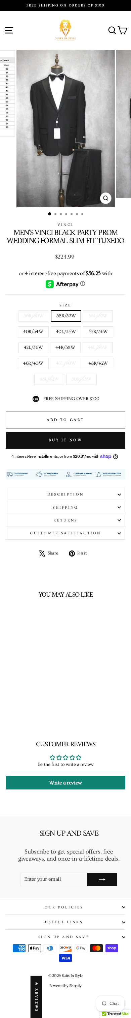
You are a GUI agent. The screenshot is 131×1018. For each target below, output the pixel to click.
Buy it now (65, 440)
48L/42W (49, 379)
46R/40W (33, 363)
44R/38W (65, 347)
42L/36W (33, 347)
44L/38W (97, 347)
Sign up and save (63, 937)
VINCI (65, 224)
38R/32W (66, 316)
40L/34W (66, 331)
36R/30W (34, 316)
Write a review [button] (65, 783)
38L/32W (97, 316)
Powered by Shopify (65, 986)
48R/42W (98, 363)
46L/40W (66, 363)
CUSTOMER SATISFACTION (65, 533)
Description (65, 494)
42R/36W (98, 331)
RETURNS (65, 520)
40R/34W (33, 331)
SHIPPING (65, 507)
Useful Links (64, 922)
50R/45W (82, 379)
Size (65, 305)
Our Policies (64, 907)
